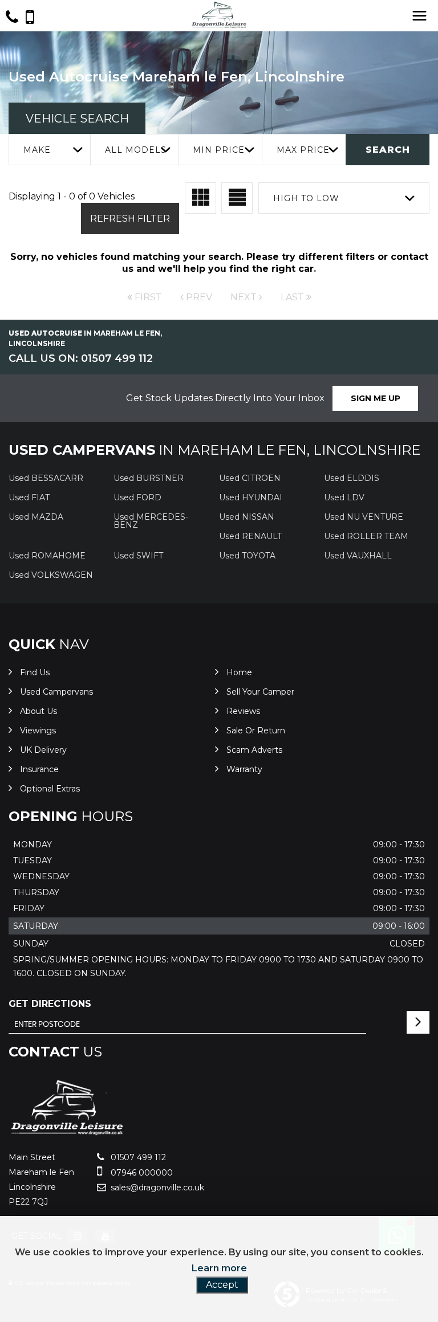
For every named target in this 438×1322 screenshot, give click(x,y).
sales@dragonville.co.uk (156, 1187)
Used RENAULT (250, 536)
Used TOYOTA (247, 555)
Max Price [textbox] (303, 150)
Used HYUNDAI (250, 497)
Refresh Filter (130, 218)
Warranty (244, 769)
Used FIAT (29, 497)
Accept (222, 1284)
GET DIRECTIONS (50, 1003)
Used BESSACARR (46, 478)
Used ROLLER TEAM (366, 536)
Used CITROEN (250, 478)
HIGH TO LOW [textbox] (306, 198)
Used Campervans (56, 692)
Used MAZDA (36, 517)
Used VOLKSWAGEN (51, 575)
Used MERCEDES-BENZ (150, 521)
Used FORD (137, 497)
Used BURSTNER (148, 478)
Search (388, 149)
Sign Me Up (375, 398)
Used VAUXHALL (358, 555)
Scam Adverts (254, 750)
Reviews (243, 711)
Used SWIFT (138, 555)
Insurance (39, 769)
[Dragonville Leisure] (67, 1133)
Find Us (35, 672)
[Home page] (219, 15)
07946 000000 (140, 1173)
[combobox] (49, 149)
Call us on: (81, 358)
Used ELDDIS (351, 478)
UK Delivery (43, 750)
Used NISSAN (246, 517)
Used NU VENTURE (363, 517)
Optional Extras (50, 789)
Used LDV (344, 497)
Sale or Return (255, 730)
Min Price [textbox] (219, 150)
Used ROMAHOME (47, 555)
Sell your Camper (260, 692)
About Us (38, 711)
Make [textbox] (37, 150)
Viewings (38, 730)
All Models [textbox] (136, 150)
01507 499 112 (137, 1157)
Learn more (219, 1268)
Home (239, 672)
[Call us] (12, 18)
